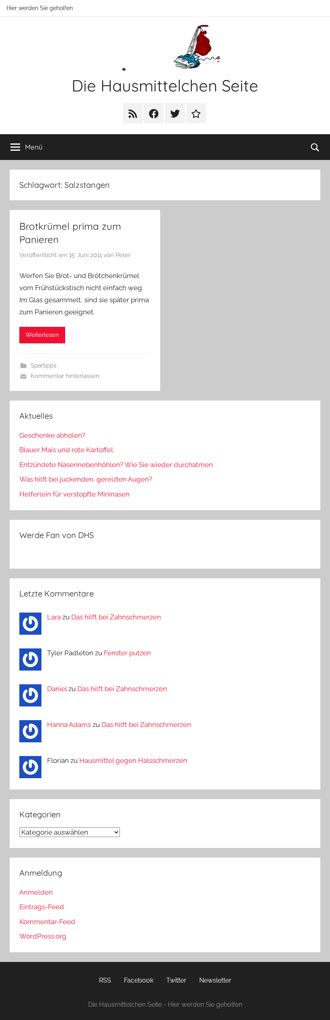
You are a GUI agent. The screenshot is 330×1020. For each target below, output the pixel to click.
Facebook (138, 980)
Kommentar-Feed (47, 922)
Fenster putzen (127, 653)
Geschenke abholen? (52, 435)
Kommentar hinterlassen (65, 376)
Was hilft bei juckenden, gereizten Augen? (85, 479)
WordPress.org (42, 936)
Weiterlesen (42, 335)
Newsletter (215, 980)
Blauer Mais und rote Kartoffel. (66, 450)
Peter (123, 255)
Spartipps (43, 365)
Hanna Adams (69, 725)
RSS (105, 980)
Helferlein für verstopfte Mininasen (74, 494)
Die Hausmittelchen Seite (165, 85)
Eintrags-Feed (41, 907)
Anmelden (36, 892)
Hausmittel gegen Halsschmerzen (133, 760)
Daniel (57, 689)
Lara (54, 617)
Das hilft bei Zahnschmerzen (116, 617)
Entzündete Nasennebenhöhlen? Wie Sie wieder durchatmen (116, 465)
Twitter (176, 980)
